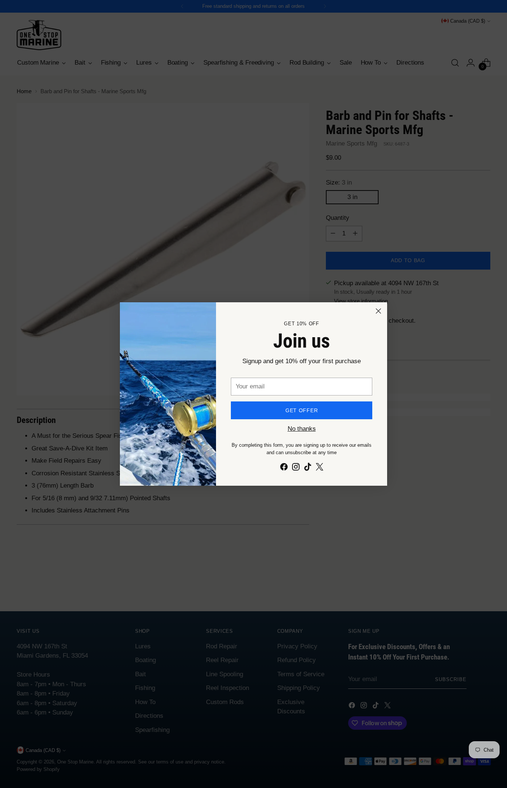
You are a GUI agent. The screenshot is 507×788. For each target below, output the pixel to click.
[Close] (378, 311)
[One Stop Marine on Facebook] (283, 468)
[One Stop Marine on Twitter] (319, 468)
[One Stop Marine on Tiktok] (307, 468)
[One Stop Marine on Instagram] (295, 468)
